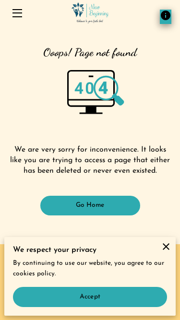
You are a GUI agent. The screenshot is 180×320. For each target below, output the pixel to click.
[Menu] (16, 13)
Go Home (90, 205)
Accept (90, 297)
